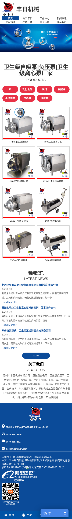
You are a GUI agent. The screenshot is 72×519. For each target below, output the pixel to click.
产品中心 (44, 18)
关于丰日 (27, 18)
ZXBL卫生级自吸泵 (19, 221)
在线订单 (27, 22)
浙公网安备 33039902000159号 (46, 467)
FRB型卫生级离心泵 (18, 181)
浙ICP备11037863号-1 (14, 467)
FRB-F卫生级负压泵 (18, 142)
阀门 (44, 89)
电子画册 (44, 22)
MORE (36, 355)
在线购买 (19, 480)
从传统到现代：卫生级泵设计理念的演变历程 (26, 330)
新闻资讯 (62, 18)
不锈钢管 (10, 98)
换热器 (27, 98)
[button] (68, 38)
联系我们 (62, 22)
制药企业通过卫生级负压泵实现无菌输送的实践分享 (30, 284)
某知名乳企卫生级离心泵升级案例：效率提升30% (29, 307)
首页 (10, 18)
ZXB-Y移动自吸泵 (53, 221)
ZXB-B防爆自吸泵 (53, 260)
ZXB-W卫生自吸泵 (18, 260)
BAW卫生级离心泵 (53, 142)
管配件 (61, 89)
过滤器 (44, 98)
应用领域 (10, 22)
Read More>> (9, 302)
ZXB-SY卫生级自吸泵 (53, 181)
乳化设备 (27, 89)
